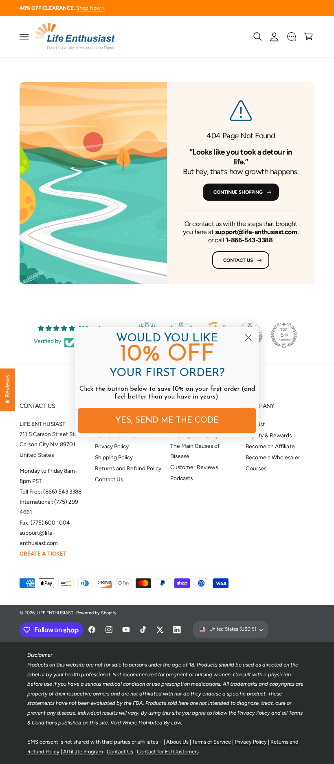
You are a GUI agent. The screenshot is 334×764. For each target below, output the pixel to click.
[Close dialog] (248, 337)
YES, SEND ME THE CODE (167, 420)
